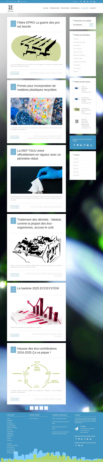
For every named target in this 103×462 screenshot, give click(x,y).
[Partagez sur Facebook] (76, 445)
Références (75, 8)
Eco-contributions (77, 48)
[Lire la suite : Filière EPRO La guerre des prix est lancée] (36, 48)
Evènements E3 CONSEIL (79, 42)
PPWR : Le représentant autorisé (59, 418)
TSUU (32, 206)
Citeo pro (60, 73)
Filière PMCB (29, 273)
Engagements (10, 433)
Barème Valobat (58, 276)
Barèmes (47, 73)
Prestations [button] (65, 8)
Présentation (54, 8)
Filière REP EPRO (33, 73)
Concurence (53, 73)
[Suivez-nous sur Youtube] (88, 144)
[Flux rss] (94, 1)
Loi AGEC (40, 206)
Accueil (45, 8)
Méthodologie (10, 435)
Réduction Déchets (77, 52)
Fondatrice (9, 422)
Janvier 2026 (76, 175)
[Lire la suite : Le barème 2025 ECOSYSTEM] (36, 311)
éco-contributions (38, 399)
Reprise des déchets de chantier (55, 273)
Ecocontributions (36, 273)
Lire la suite (15, 73)
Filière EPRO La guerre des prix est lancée (59, 427)
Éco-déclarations (10, 424)
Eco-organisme (76, 65)
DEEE (51, 399)
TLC (54, 399)
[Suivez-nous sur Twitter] (84, 1)
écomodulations (51, 136)
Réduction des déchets (12, 427)
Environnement (58, 206)
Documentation (77, 45)
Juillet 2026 (76, 162)
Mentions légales (61, 460)
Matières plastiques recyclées (40, 136)
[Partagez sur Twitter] (79, 445)
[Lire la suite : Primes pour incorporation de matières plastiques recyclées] (36, 111)
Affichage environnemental (79, 61)
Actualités (85, 8)
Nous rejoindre (10, 431)
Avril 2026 (75, 168)
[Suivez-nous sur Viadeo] (91, 1)
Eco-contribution (35, 334)
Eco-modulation (52, 334)
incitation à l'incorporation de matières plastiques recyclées (40, 138)
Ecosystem (59, 399)
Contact (93, 8)
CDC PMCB (44, 273)
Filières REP (59, 136)
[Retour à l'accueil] (10, 8)
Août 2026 (75, 159)
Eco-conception (77, 68)
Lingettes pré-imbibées (49, 206)
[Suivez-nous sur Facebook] (81, 1)
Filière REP (59, 334)
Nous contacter (84, 432)
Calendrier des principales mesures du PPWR (60, 422)
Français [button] (75, 1)
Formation (9, 429)
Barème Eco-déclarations (79, 55)
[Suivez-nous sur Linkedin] (87, 1)
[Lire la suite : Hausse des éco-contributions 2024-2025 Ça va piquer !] (36, 374)
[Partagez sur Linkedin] (81, 445)
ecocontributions (58, 138)
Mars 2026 (75, 172)
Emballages (41, 73)
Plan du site (9, 440)
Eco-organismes (58, 336)
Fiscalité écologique (11, 425)
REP (36, 206)
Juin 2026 (75, 165)
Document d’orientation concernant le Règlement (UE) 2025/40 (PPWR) (60, 432)
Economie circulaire (78, 58)
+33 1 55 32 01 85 (84, 430)
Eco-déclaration (44, 334)
